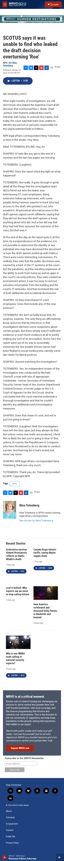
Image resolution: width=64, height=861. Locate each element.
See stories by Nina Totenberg (36, 520)
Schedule (10, 817)
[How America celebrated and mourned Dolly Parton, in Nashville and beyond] (45, 593)
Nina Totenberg (10, 64)
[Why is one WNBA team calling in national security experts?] (18, 642)
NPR (15, 483)
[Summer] (32, 19)
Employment (12, 824)
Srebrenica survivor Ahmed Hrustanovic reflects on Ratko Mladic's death (16, 554)
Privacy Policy (12, 843)
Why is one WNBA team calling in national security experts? (15, 658)
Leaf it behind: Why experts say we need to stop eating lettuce (17, 591)
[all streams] (60, 857)
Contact (9, 830)
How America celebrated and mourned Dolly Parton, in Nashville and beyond (45, 611)
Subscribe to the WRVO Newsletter (24, 758)
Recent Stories (15, 543)
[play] (4, 857)
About (9, 811)
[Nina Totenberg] (9, 510)
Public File (10, 836)
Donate (54, 4)
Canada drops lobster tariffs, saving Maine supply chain (44, 553)
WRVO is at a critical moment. (25, 696)
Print (57, 67)
